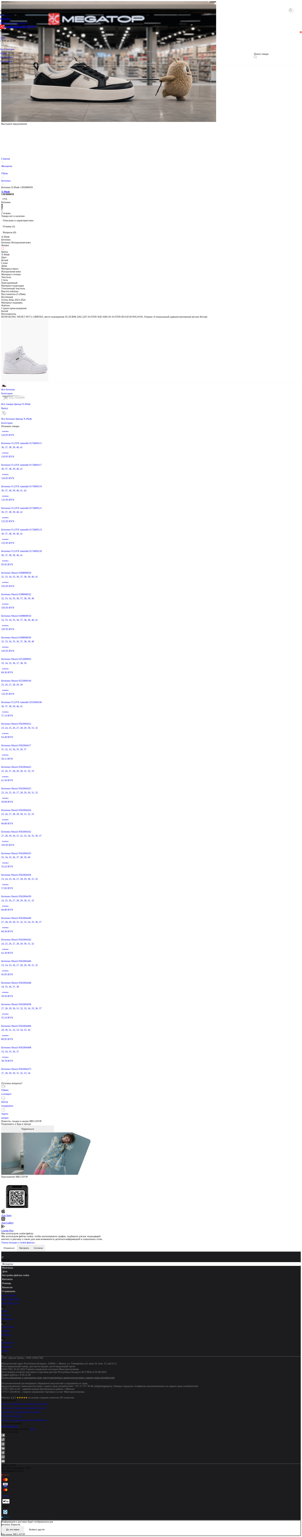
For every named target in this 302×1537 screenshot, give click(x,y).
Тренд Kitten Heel (10, 1299)
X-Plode (5, 191)
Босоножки (7, 1319)
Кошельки (6, 1346)
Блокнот (5, 1331)
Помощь (6, 1283)
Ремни (4, 1350)
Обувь (4, 173)
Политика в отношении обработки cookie (23, 1408)
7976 (32, 1429)
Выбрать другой (36, 1529)
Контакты (7, 1279)
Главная (5, 158)
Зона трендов (8, 1295)
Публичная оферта (11, 1416)
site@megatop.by (10, 1426)
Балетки (5, 1315)
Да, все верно (12, 1529)
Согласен (38, 1248)
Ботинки (6, 180)
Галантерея (7, 1342)
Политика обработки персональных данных (25, 1404)
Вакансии (7, 1287)
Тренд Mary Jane (10, 1303)
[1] (2, 39)
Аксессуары (7, 1327)
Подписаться (28, 1129)
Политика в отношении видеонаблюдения (24, 1420)
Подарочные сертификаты (14, 23)
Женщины (6, 166)
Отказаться (9, 1248)
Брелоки (5, 1335)
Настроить (24, 1248)
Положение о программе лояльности (21, 1412)
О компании (8, 1291)
